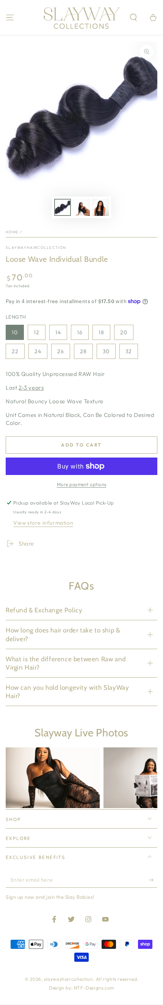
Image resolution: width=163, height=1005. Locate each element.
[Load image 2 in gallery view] (81, 207)
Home (12, 232)
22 (15, 351)
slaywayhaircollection (36, 247)
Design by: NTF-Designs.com (81, 988)
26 (60, 351)
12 (36, 332)
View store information (43, 522)
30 (106, 351)
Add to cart (81, 445)
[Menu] (10, 17)
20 (123, 332)
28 (83, 351)
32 (128, 351)
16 (80, 332)
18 (101, 332)
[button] (133, 17)
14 (58, 332)
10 (15, 332)
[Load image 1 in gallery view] (62, 207)
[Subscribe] (153, 880)
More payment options (82, 484)
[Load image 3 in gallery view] (100, 207)
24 (37, 351)
